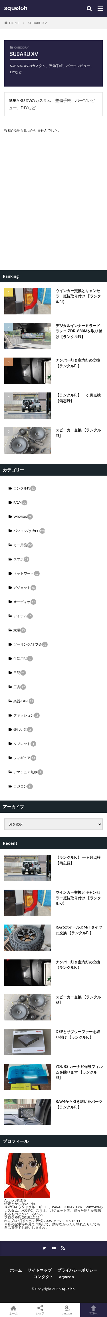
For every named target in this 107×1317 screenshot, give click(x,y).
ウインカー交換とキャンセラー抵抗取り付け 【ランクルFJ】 (78, 296)
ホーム (16, 1270)
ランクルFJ (24, 488)
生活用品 (22, 658)
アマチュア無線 (27, 772)
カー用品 (23, 545)
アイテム (22, 616)
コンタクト (43, 1276)
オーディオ (24, 602)
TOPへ (94, 1313)
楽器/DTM (23, 701)
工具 (19, 687)
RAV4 (19, 502)
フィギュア (24, 758)
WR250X (22, 516)
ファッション (26, 715)
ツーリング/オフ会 (30, 644)
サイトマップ (40, 1270)
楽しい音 (22, 729)
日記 (19, 673)
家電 (19, 630)
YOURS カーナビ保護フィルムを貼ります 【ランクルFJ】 (79, 1072)
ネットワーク (26, 573)
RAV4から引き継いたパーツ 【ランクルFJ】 (79, 1104)
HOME (14, 23)
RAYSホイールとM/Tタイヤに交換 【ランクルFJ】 (79, 930)
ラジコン (22, 786)
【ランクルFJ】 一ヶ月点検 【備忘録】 (78, 398)
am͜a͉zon (66, 1276)
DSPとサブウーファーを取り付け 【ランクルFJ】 (78, 1034)
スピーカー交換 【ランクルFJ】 (78, 433)
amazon (67, 1313)
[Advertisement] (53, 210)
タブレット (23, 744)
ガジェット (24, 587)
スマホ (20, 559)
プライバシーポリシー (77, 1270)
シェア (40, 1313)
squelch (68, 1289)
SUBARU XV (37, 23)
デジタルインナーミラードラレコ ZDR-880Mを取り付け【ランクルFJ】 (79, 331)
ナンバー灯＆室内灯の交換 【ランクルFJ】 (78, 363)
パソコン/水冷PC (29, 531)
